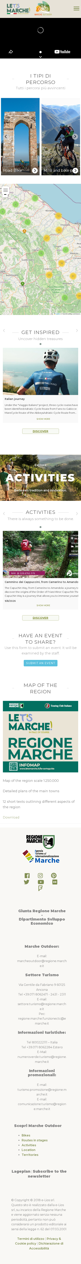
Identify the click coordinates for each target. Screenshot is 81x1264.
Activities (29, 1145)
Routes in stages (35, 1140)
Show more (43, 419)
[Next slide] (75, 137)
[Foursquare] (40, 889)
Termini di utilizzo (30, 1239)
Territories (30, 1155)
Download (11, 817)
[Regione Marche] (40, 842)
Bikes (26, 1135)
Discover (40, 431)
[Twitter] (26, 883)
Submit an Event (40, 663)
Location (28, 1150)
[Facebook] (27, 876)
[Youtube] (41, 883)
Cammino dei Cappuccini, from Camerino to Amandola (43, 582)
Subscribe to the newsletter (47, 1174)
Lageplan (21, 1171)
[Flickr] (55, 883)
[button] (22, 284)
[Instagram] (40, 876)
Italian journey (15, 399)
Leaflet (57, 314)
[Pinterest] (53, 876)
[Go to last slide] (6, 137)
